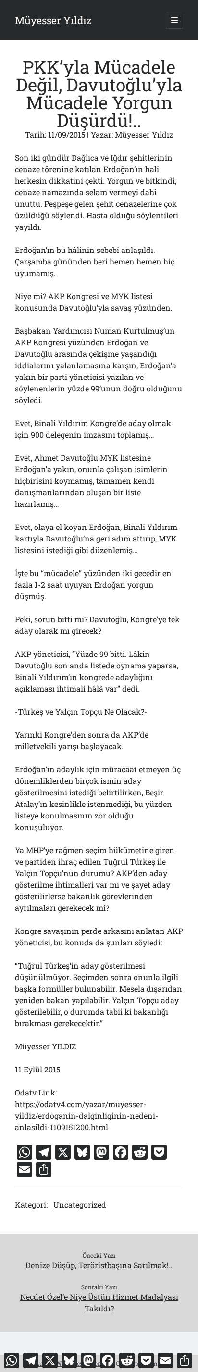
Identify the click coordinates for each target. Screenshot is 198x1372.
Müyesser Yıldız (53, 20)
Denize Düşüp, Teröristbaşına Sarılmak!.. (99, 1265)
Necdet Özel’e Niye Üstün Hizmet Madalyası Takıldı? (99, 1302)
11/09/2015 (66, 134)
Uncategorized (79, 1204)
